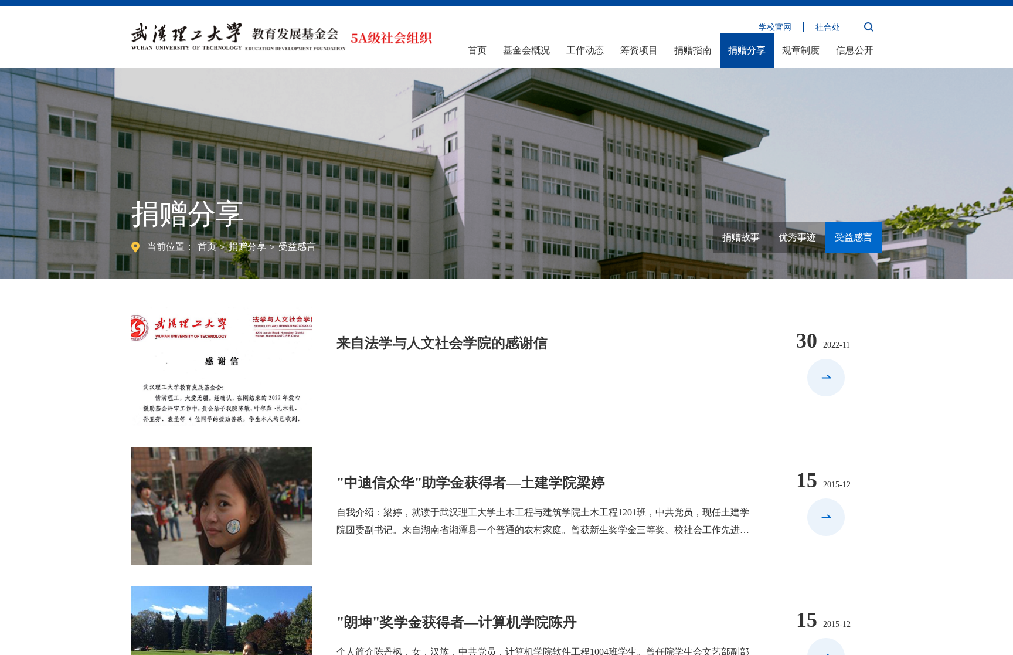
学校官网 (775, 27)
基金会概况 (526, 50)
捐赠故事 (741, 237)
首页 (477, 50)
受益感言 (297, 247)
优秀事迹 (797, 237)
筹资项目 (639, 50)
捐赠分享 (747, 50)
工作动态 (585, 50)
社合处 (827, 27)
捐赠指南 (693, 50)
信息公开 (854, 50)
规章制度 (801, 50)
